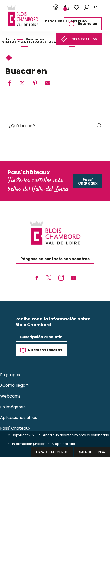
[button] (87, 7)
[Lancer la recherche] (99, 126)
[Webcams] (55, 7)
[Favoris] (76, 7)
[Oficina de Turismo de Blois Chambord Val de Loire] (23, 16)
